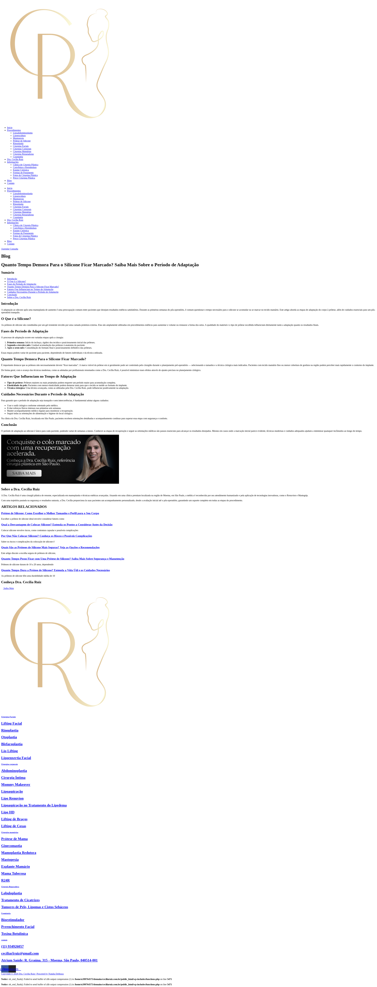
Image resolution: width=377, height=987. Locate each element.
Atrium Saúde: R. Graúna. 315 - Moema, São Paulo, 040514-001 (49, 960)
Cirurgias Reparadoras (23, 154)
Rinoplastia (18, 143)
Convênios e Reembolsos (25, 167)
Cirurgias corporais (9, 764)
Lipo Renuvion (12, 798)
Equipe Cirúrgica (21, 170)
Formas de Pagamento (23, 172)
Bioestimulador (12, 920)
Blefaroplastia (12, 744)
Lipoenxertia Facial (16, 758)
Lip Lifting (9, 751)
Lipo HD (7, 812)
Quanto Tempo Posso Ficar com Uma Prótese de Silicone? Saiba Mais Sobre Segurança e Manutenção (62, 558)
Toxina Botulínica (14, 933)
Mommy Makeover (15, 784)
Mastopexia (18, 138)
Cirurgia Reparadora (10, 887)
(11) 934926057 (12, 946)
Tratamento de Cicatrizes (20, 900)
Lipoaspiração (12, 791)
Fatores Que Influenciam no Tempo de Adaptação (30, 289)
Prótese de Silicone (22, 141)
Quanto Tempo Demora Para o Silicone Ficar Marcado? (33, 286)
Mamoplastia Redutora (18, 853)
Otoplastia (9, 737)
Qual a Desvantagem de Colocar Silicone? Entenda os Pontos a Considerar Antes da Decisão (57, 524)
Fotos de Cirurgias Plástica (25, 175)
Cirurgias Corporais (22, 148)
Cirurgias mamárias (9, 832)
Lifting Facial (11, 723)
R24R (5, 880)
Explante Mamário (15, 866)
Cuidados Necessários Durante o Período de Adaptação (32, 292)
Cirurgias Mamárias (22, 151)
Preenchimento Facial (17, 927)
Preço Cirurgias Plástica (24, 178)
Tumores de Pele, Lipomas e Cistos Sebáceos (34, 907)
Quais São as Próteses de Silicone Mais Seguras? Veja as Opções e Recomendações (50, 547)
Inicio (9, 127)
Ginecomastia (11, 846)
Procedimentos (14, 130)
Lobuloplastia (11, 893)
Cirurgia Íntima (13, 777)
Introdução (12, 278)
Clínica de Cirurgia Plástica (25, 164)
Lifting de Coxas (13, 826)
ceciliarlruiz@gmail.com (20, 953)
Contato (10, 183)
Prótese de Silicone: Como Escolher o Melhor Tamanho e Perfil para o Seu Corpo (50, 513)
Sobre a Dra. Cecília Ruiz (19, 297)
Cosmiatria (18, 156)
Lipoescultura (19, 135)
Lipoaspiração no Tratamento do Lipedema (34, 805)
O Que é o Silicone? (16, 281)
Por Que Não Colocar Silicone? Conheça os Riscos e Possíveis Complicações (46, 535)
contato (4, 940)
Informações (13, 162)
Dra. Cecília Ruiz (15, 159)
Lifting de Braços (14, 819)
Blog (9, 180)
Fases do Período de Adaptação (21, 284)
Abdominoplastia (14, 771)
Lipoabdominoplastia (23, 133)
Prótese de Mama (14, 839)
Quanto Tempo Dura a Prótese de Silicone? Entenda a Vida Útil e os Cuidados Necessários (55, 570)
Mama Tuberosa (13, 873)
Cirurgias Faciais (21, 146)
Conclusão (12, 294)
